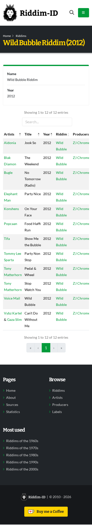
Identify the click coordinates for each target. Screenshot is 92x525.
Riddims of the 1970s (22, 448)
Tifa (7, 238)
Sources (12, 405)
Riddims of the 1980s (22, 455)
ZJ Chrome (81, 143)
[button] (20, 134)
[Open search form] (71, 12)
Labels (57, 412)
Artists (57, 398)
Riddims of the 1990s (22, 462)
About (11, 398)
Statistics (13, 412)
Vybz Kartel (13, 313)
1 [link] (46, 348)
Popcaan (10, 224)
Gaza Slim (14, 319)
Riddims (21, 36)
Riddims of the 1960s (22, 441)
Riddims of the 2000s (22, 469)
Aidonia (10, 143)
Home (7, 36)
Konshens (11, 209)
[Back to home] (30, 13)
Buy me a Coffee (49, 511)
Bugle (8, 172)
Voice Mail (12, 298)
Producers (60, 405)
